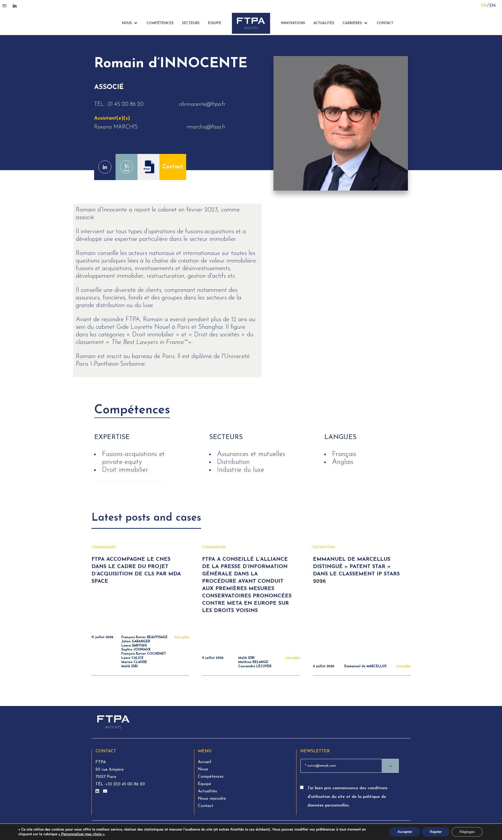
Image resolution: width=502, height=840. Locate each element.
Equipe (204, 784)
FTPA (100, 762)
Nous (203, 769)
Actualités (207, 791)
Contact (172, 167)
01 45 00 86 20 (126, 104)
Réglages (467, 831)
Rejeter (436, 831)
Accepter (404, 831)
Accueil (204, 762)
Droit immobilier (125, 470)
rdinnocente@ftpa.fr (202, 104)
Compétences (211, 777)
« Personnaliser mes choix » (81, 834)
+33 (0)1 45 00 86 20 (125, 784)
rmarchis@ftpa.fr (205, 127)
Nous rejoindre (212, 799)
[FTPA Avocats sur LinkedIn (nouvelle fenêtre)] (97, 791)
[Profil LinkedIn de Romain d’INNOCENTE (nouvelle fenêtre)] (104, 167)
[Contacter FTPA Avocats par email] (105, 791)
